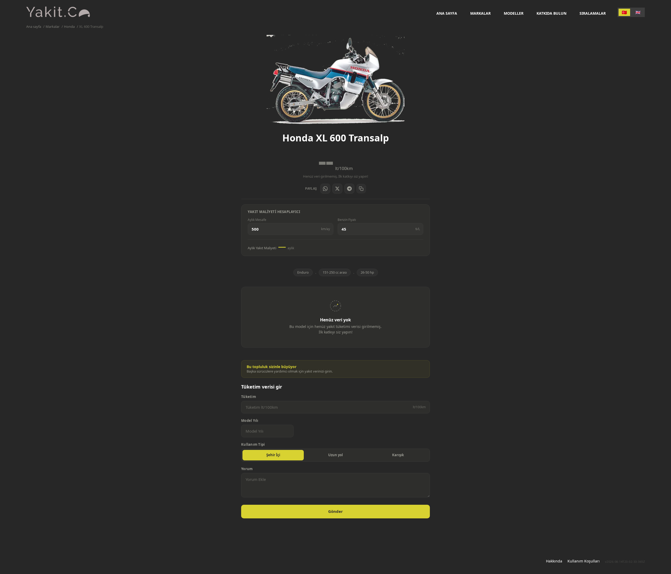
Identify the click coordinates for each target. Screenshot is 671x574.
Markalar (480, 13)
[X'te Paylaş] (337, 189)
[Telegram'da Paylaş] (349, 189)
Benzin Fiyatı (347, 220)
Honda (69, 27)
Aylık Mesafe (257, 220)
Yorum (247, 469)
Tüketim (248, 397)
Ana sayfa (446, 13)
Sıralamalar (593, 13)
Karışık (398, 455)
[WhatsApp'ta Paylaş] (325, 189)
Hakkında (554, 561)
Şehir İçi (273, 455)
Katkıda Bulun (551, 13)
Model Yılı (249, 421)
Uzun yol (335, 455)
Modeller (513, 13)
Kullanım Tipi (253, 445)
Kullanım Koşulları (583, 561)
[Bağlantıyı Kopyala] (361, 188)
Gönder (335, 511)
